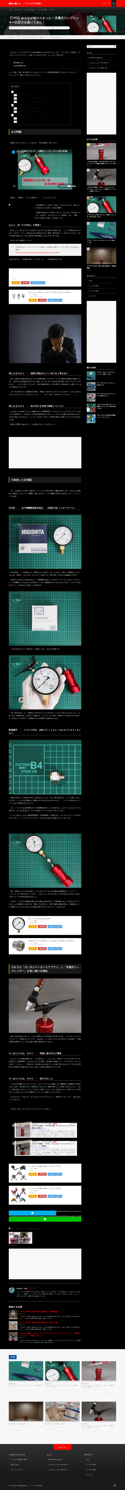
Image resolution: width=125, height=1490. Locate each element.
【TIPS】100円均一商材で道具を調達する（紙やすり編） (39, 1322)
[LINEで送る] (45, 1219)
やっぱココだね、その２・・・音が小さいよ (29, 121)
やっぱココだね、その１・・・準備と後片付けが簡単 (32, 118)
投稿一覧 (31, 1288)
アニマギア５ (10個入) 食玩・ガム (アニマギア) (44, 1188)
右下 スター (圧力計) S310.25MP (39, 919)
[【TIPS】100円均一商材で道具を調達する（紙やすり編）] (13, 1325)
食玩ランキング (13, 1245)
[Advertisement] (45, 450)
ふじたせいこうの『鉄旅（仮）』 (99, 68)
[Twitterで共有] (32, 1213)
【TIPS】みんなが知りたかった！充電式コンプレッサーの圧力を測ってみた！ (106, 406)
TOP (10, 10)
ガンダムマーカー (30, 27)
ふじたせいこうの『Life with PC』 (99, 63)
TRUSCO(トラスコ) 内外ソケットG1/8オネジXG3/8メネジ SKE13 (51, 941)
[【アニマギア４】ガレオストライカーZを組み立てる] (91, 397)
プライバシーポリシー (17, 1469)
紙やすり (63, 1423)
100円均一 (57, 1423)
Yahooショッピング (37, 282)
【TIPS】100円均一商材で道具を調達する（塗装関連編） (39, 1311)
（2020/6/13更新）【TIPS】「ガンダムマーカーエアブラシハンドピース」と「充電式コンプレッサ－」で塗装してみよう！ (101, 189)
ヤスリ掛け (35, 1385)
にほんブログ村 (13, 1231)
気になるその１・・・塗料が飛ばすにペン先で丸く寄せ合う (34, 98)
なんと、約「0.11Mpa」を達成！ (26, 95)
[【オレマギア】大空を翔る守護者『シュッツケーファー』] (91, 418)
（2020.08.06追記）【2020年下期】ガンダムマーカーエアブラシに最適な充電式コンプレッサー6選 (99, 1392)
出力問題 (16, 92)
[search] (114, 46)
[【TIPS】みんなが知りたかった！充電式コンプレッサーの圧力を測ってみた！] (91, 408)
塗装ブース (26, 1423)
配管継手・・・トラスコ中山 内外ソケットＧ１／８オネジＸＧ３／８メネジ (40, 111)
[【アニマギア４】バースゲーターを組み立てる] (91, 386)
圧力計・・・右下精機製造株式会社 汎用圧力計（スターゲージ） (37, 108)
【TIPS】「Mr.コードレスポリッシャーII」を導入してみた (25, 1391)
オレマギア (18, 10)
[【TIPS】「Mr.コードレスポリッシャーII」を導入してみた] (91, 375)
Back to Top (62, 1447)
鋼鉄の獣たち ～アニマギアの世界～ (32, 1485)
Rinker (35, 294)
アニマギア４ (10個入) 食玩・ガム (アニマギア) (44, 1166)
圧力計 (66, 27)
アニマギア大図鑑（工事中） (20, 1459)
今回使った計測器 (18, 105)
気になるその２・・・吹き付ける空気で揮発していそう (33, 102)
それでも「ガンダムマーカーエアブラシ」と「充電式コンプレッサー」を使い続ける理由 (40, 115)
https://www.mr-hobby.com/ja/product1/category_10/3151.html (37, 252)
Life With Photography (96, 57)
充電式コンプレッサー (57, 27)
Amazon (15, 282)
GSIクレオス (13, 1385)
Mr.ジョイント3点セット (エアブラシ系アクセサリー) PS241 (49, 292)
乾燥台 (20, 1423)
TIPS (51, 10)
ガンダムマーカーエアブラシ (43, 27)
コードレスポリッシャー (24, 1385)
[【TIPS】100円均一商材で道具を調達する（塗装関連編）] (13, 1314)
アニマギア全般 (42, 10)
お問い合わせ (15, 1464)
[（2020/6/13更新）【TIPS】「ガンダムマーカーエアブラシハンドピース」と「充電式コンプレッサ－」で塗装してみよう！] (13, 1336)
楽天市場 (25, 282)
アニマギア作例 (29, 10)
